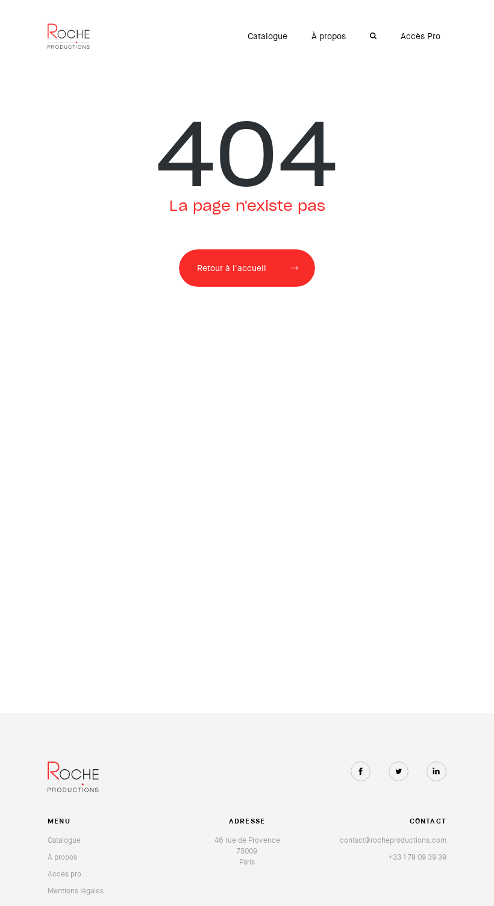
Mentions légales (76, 891)
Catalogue (267, 36)
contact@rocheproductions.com (393, 840)
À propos (328, 36)
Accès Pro (420, 36)
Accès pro (64, 874)
